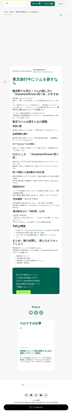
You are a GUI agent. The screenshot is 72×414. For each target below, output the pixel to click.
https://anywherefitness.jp (34, 230)
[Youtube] (41, 395)
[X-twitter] (36, 395)
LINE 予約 (35, 4)
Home (6, 12)
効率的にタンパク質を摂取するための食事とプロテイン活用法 (36, 352)
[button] (31, 313)
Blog (11, 12)
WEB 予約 (48, 4)
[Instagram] (26, 395)
